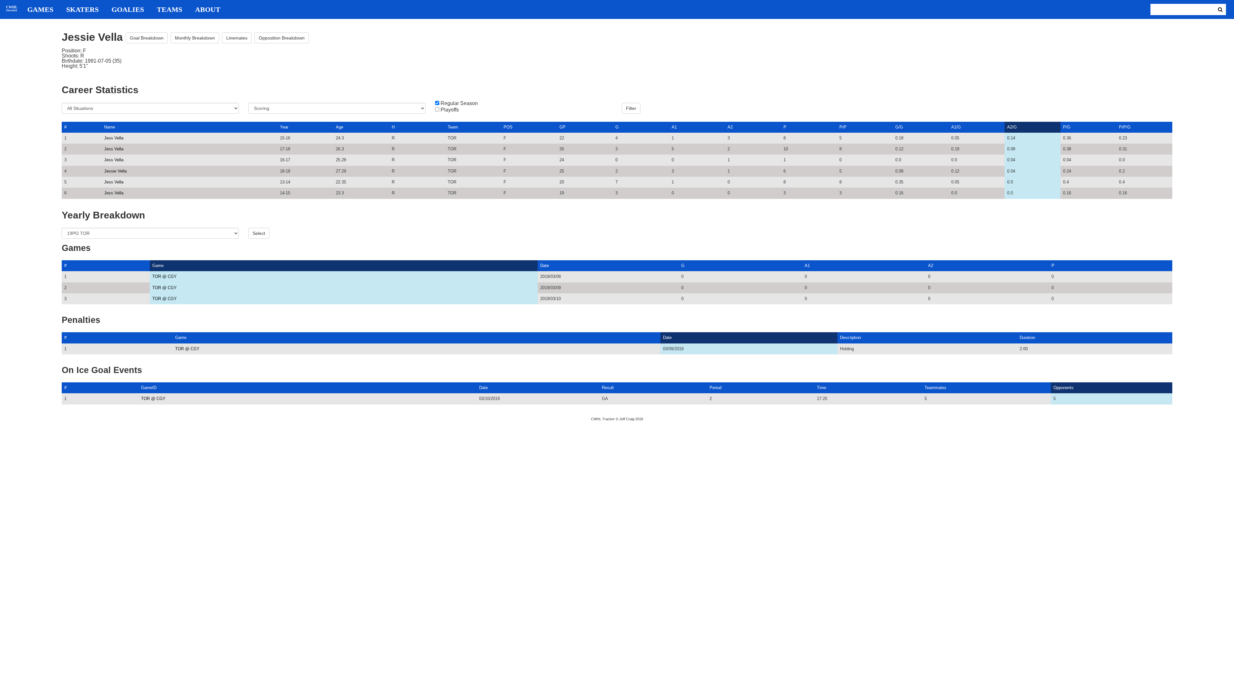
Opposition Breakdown (282, 37)
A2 (730, 127)
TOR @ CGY (164, 276)
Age (339, 127)
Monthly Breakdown (195, 37)
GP (562, 127)
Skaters (82, 9)
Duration (1027, 337)
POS (508, 127)
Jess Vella (113, 138)
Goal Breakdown (147, 37)
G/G (899, 127)
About (207, 9)
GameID (148, 387)
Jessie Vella (115, 171)
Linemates (236, 37)
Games (40, 9)
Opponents (1063, 387)
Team (453, 127)
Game (158, 265)
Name (109, 127)
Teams (169, 9)
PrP (842, 127)
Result (608, 387)
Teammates (935, 387)
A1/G (956, 127)
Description (850, 337)
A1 (674, 127)
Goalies (128, 9)
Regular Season (459, 103)
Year (284, 127)
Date (544, 265)
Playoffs (450, 109)
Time (821, 387)
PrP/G (1125, 127)
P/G (1066, 127)
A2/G (1012, 127)
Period (715, 387)
